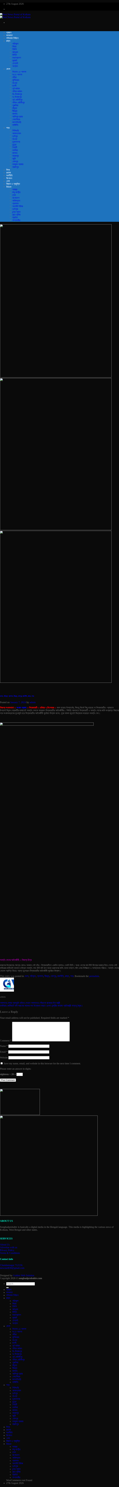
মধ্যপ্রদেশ (16, 57)
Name (4, 1046)
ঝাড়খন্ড (15, 52)
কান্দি (14, 158)
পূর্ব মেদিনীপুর (17, 99)
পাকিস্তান (16, 200)
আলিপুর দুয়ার (17, 116)
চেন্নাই (15, 63)
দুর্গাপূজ (15, 209)
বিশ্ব (8, 170)
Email (4, 1051)
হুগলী (14, 85)
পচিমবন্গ (15, 43)
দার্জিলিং (15, 125)
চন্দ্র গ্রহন (16, 212)
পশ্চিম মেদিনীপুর (18, 102)
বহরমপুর (15, 155)
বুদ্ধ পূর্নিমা (16, 214)
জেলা (8, 69)
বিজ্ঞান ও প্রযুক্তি (13, 184)
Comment (5, 1040)
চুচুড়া (14, 144)
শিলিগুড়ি (15, 130)
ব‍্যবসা (8, 172)
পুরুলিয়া (15, 105)
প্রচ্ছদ (8, 32)
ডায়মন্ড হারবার (17, 164)
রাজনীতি (25, 696)
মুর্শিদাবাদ (15, 80)
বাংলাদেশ (15, 198)
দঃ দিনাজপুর (17, 97)
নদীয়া (14, 77)
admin (33, 702)
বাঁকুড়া (14, 108)
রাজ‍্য (8, 41)
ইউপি (14, 49)
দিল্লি (14, 55)
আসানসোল (16, 133)
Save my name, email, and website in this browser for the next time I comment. (42, 1063)
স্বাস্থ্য (14, 189)
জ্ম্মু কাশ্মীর (16, 192)
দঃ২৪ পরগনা (17, 74)
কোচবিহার (16, 119)
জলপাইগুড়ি (16, 122)
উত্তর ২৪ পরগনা (19, 71)
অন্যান (15, 66)
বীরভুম (14, 111)
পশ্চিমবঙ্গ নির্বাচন (12, 38)
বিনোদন (9, 178)
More (8, 186)
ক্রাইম (15, 217)
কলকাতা (9, 35)
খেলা (8, 181)
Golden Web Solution (23, 1275)
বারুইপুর (15, 167)
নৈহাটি (14, 147)
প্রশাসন (15, 203)
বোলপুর (15, 161)
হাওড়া (14, 83)
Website (4, 1057)
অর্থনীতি (9, 175)
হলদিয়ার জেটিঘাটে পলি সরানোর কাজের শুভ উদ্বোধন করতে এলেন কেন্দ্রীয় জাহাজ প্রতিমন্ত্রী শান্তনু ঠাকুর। (41, 1005)
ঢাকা (14, 195)
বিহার (14, 46)
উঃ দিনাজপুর (17, 94)
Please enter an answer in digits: (15, 1068)
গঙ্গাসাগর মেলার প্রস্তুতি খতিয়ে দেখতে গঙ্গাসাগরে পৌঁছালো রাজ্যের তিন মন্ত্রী (30, 1003)
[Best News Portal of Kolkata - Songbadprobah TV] (15, 16)
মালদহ (14, 113)
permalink (94, 976)
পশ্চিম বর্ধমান (17, 91)
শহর (7, 127)
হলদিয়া (15, 150)
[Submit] (7, 1287)
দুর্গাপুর (15, 136)
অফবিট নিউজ (17, 206)
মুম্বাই (14, 60)
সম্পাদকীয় (16, 220)
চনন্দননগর (16, 141)
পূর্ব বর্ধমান (16, 88)
